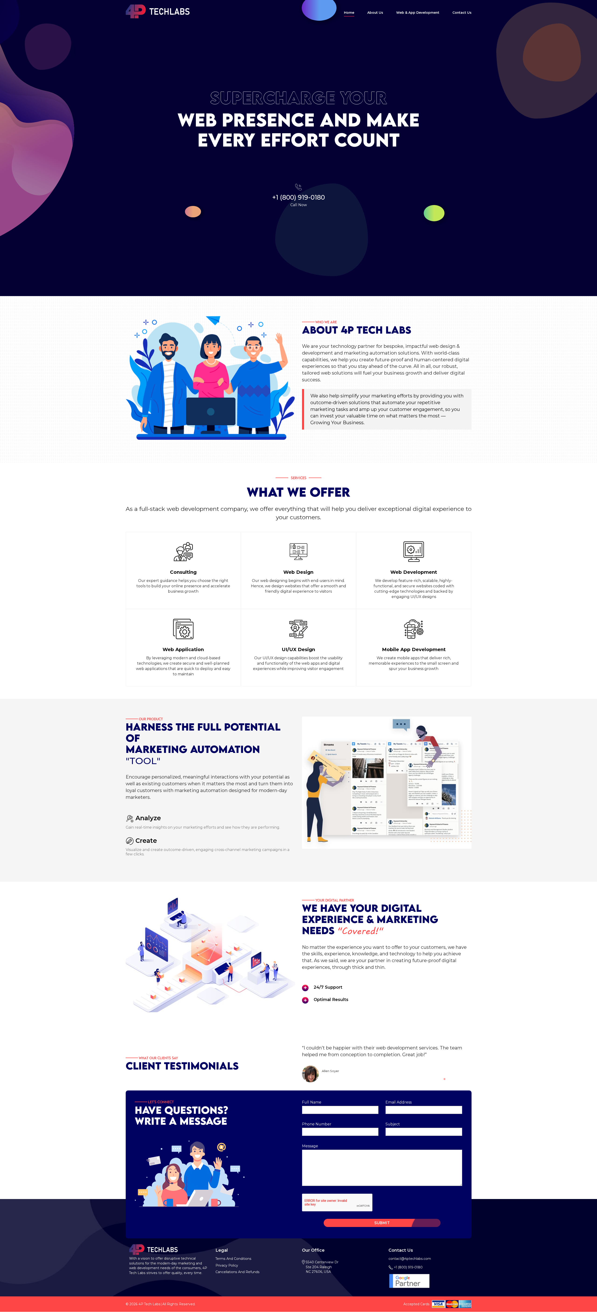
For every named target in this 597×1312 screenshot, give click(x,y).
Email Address (398, 1102)
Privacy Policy (226, 1265)
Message (310, 1146)
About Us (375, 12)
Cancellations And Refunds (237, 1272)
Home (349, 12)
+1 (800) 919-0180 (298, 197)
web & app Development (417, 12)
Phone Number (316, 1124)
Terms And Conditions (233, 1259)
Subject (392, 1124)
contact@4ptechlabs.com (410, 1259)
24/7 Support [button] (328, 987)
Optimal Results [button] (331, 999)
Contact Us (462, 12)
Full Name (311, 1102)
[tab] (390, 987)
